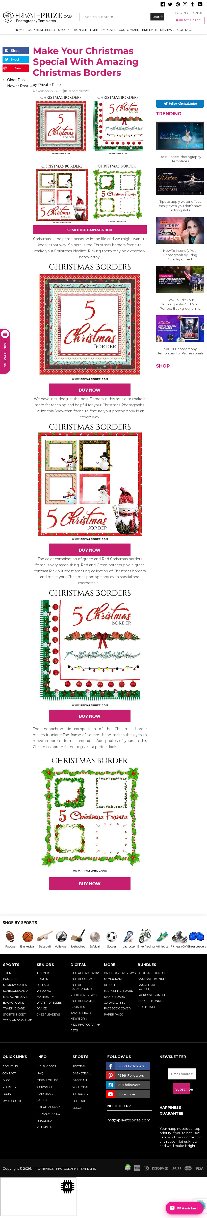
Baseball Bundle (152, 979)
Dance (42, 1008)
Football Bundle (152, 973)
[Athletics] (161, 936)
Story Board (114, 997)
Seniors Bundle (151, 1001)
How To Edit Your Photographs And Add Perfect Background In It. (180, 304)
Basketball (81, 1073)
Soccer (78, 1108)
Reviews (167, 30)
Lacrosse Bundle (152, 995)
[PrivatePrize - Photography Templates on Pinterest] (177, 5)
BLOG (6, 1080)
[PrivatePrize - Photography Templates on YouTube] (200, 5)
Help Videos (46, 1066)
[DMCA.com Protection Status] (128, 1169)
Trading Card (14, 1008)
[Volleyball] (61, 936)
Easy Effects (81, 1012)
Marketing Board (118, 991)
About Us (10, 1066)
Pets (74, 1030)
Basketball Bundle (147, 987)
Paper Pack (113, 1014)
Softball (79, 1101)
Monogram (113, 979)
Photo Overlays (83, 995)
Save (18, 68)
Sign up (197, 13)
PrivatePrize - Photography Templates (64, 1168)
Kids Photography (85, 1024)
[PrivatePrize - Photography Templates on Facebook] (162, 5)
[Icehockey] (78, 936)
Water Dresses (49, 1002)
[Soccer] (111, 936)
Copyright (45, 1087)
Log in (180, 13)
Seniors (45, 964)
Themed (9, 973)
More (110, 964)
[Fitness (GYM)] (178, 936)
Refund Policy (48, 1107)
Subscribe (182, 1089)
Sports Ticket (14, 1014)
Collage (43, 985)
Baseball (80, 1080)
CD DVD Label (114, 1002)
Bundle (80, 30)
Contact (185, 30)
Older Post (16, 80)
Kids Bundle (148, 1007)
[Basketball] (27, 936)
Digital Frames (82, 1001)
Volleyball (81, 1087)
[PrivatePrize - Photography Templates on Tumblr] (192, 5)
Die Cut (110, 985)
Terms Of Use (47, 1080)
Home (19, 30)
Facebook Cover (117, 1008)
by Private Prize (60, 87)
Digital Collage (82, 979)
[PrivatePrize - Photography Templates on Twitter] (170, 5)
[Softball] (94, 936)
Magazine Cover (16, 997)
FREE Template (103, 30)
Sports (11, 964)
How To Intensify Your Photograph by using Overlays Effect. (180, 255)
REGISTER (9, 1087)
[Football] (11, 936)
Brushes (77, 1007)
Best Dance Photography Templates (180, 159)
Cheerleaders (48, 1014)
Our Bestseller (41, 30)
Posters (10, 979)
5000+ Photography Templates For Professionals (180, 351)
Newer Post (17, 86)
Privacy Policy (48, 1114)
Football (79, 1066)
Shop (63, 30)
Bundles (147, 964)
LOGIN (7, 1094)
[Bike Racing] (145, 936)
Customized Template (138, 30)
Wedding (44, 991)
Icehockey (80, 1094)
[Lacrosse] (128, 936)
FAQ (40, 1073)
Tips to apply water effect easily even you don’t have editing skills (180, 205)
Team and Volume (17, 1020)
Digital (78, 964)
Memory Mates (15, 985)
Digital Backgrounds (81, 987)
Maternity (45, 997)
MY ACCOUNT (12, 1101)
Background (13, 1002)
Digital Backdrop (84, 973)
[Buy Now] (90, 390)
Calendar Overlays (120, 973)
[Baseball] (44, 936)
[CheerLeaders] (195, 936)
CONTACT (9, 1073)
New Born (78, 1018)
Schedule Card (15, 991)
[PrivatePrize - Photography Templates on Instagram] (185, 5)
